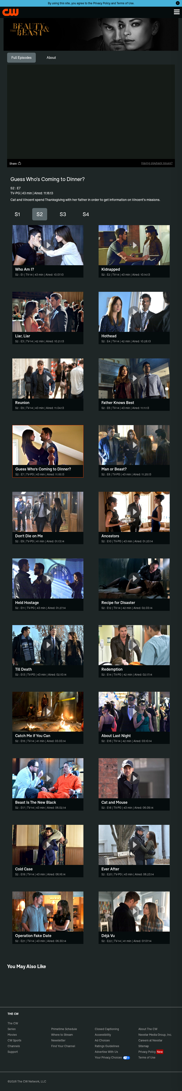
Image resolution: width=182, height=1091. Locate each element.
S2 (39, 214)
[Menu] (177, 12)
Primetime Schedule (64, 1029)
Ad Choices (102, 1040)
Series (12, 1029)
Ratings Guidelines (107, 1046)
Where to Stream (62, 1034)
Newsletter (58, 1040)
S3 (63, 214)
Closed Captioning (107, 1029)
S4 (86, 214)
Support (13, 1052)
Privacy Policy (101, 3)
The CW (8, 11)
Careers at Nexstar (150, 1040)
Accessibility (103, 1034)
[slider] (91, 146)
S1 (17, 214)
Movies (12, 1034)
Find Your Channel (63, 1046)
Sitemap (143, 1046)
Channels (14, 1046)
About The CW (147, 1029)
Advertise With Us (106, 1052)
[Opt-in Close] (178, 3)
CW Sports (14, 1040)
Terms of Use (125, 3)
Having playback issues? (157, 163)
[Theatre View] (128, 154)
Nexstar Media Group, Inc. (155, 1034)
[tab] (21, 58)
